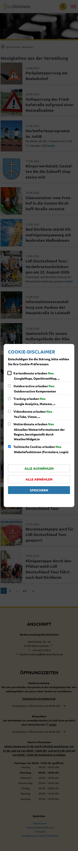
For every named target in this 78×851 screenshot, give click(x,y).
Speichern (39, 490)
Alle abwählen (39, 479)
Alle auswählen (39, 468)
